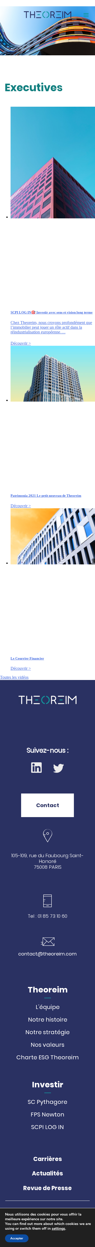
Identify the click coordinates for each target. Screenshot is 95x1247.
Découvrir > (21, 343)
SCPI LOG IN (47, 1127)
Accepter (16, 1238)
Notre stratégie (47, 1032)
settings (58, 1228)
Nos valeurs (47, 1045)
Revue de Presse (47, 1188)
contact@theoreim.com (47, 954)
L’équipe (48, 1007)
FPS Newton (47, 1114)
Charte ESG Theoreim (47, 1057)
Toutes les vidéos (14, 677)
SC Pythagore (47, 1102)
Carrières (47, 1159)
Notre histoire (47, 1019)
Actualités (47, 1173)
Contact (47, 805)
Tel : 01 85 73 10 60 (47, 916)
